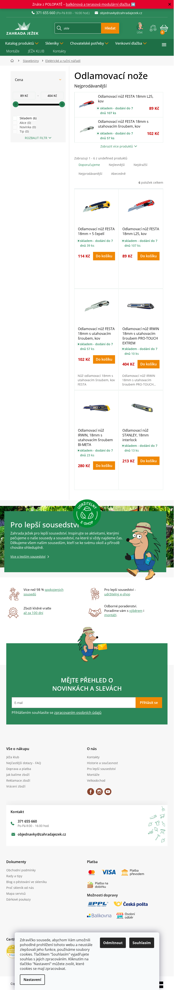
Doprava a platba (18, 769)
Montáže (12, 51)
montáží (110, 615)
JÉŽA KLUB (36, 51)
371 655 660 (27, 821)
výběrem (135, 610)
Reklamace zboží (18, 780)
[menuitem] (22, 43)
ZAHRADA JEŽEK (90, 793)
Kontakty (59, 51)
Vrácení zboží (15, 786)
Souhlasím (142, 942)
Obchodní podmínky (21, 870)
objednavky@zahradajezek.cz (42, 834)
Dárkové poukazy (18, 899)
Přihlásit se (149, 702)
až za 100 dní (33, 613)
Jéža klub (12, 757)
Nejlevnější (117, 165)
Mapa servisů (16, 893)
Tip (24, 131)
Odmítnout (113, 942)
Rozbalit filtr (36, 138)
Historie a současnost (102, 763)
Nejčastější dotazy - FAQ (23, 763)
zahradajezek (99, 793)
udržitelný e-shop (117, 594)
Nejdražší (140, 165)
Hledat (110, 28)
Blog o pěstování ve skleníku (26, 882)
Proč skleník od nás (20, 888)
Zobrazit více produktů (116, 146)
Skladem (28, 118)
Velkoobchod (96, 780)
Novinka (27, 127)
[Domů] (13, 61)
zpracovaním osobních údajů (77, 712)
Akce (25, 123)
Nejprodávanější (90, 174)
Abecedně (118, 174)
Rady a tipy (14, 876)
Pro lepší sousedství (101, 769)
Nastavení (32, 979)
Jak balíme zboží (18, 775)
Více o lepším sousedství (28, 556)
